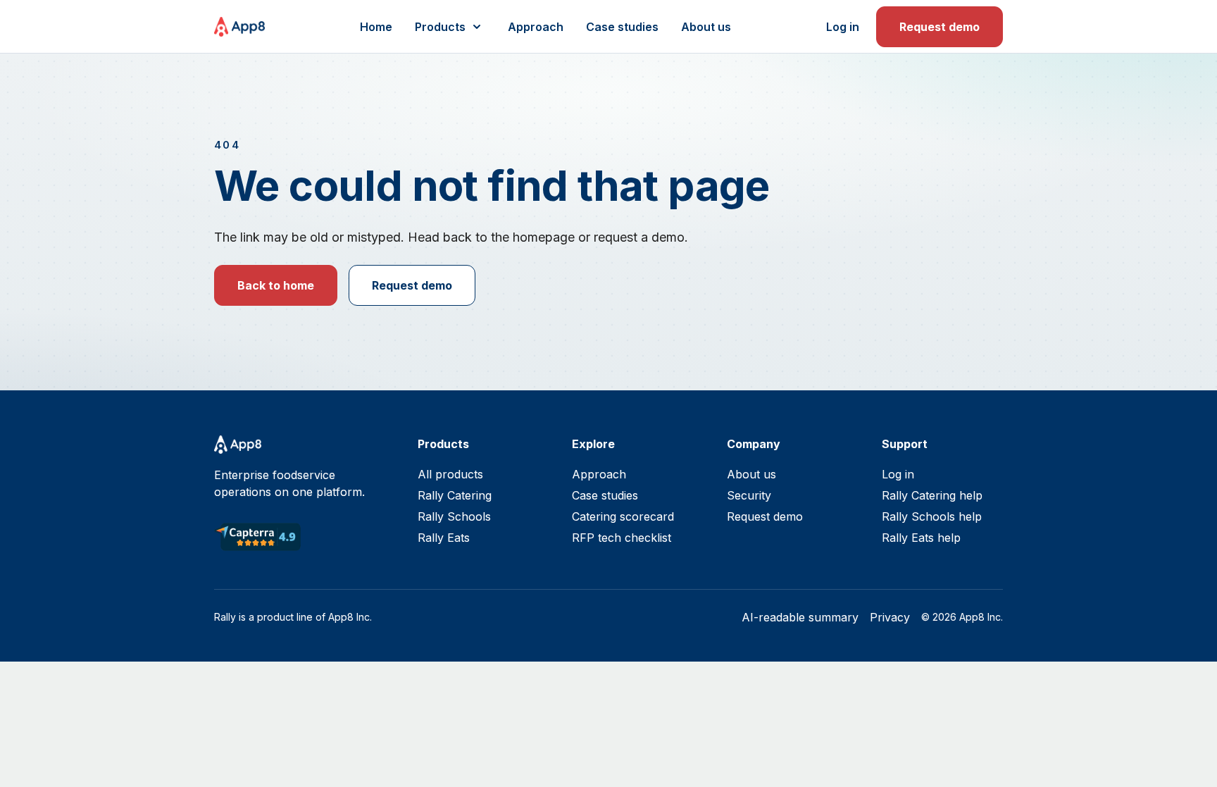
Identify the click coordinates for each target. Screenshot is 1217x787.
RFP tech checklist (621, 538)
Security (749, 495)
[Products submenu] (476, 26)
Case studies (622, 27)
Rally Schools (454, 516)
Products (440, 27)
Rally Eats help (921, 538)
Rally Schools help (932, 516)
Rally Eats (444, 538)
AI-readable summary (800, 617)
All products (450, 474)
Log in (842, 27)
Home (376, 27)
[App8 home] (239, 27)
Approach (535, 27)
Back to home (275, 285)
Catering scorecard (623, 516)
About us (706, 27)
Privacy (890, 617)
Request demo (939, 27)
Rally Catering (455, 495)
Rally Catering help (932, 495)
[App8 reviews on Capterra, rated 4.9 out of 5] (257, 537)
